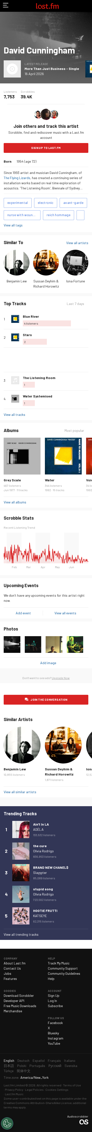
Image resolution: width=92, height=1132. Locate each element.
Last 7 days (75, 303)
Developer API (14, 1001)
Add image (48, 663)
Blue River (31, 316)
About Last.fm (15, 963)
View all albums (15, 502)
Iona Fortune (75, 281)
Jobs (7, 973)
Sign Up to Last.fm (46, 147)
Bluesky (53, 1033)
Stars (27, 335)
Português (37, 1066)
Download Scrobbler (19, 995)
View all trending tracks (21, 934)
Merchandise (13, 1011)
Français (54, 1060)
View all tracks (14, 414)
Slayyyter (40, 872)
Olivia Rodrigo (43, 851)
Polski (21, 1066)
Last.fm (47, 6)
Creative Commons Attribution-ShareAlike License (38, 1103)
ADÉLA (38, 829)
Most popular (74, 430)
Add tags (80, 215)
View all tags (13, 225)
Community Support (63, 968)
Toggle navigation (6, 6)
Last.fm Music (14, 1094)
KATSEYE (40, 916)
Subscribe (55, 1006)
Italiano (69, 1060)
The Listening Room (39, 378)
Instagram (55, 1038)
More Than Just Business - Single (52, 68)
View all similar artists (20, 792)
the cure (40, 846)
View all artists (77, 243)
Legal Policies (34, 1089)
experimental (17, 202)
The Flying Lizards (17, 178)
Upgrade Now (61, 678)
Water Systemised (37, 396)
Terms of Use (72, 1085)
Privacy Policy (14, 1089)
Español (39, 1060)
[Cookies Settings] (7, 1123)
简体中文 (23, 1071)
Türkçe (8, 1071)
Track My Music (58, 963)
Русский (54, 1066)
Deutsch (23, 1060)
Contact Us (12, 968)
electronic (45, 202)
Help (51, 978)
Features (10, 978)
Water (49, 480)
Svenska (71, 1066)
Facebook (55, 1023)
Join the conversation (48, 699)
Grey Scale (12, 480)
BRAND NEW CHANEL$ (50, 867)
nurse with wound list (23, 215)
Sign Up (53, 995)
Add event (23, 613)
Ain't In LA (41, 824)
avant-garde (73, 202)
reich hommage (58, 215)
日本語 (9, 1066)
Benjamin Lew (17, 281)
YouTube (54, 1043)
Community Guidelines (64, 973)
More (86, 319)
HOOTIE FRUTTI (45, 910)
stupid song (43, 889)
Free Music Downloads (20, 1006)
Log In (52, 1001)
